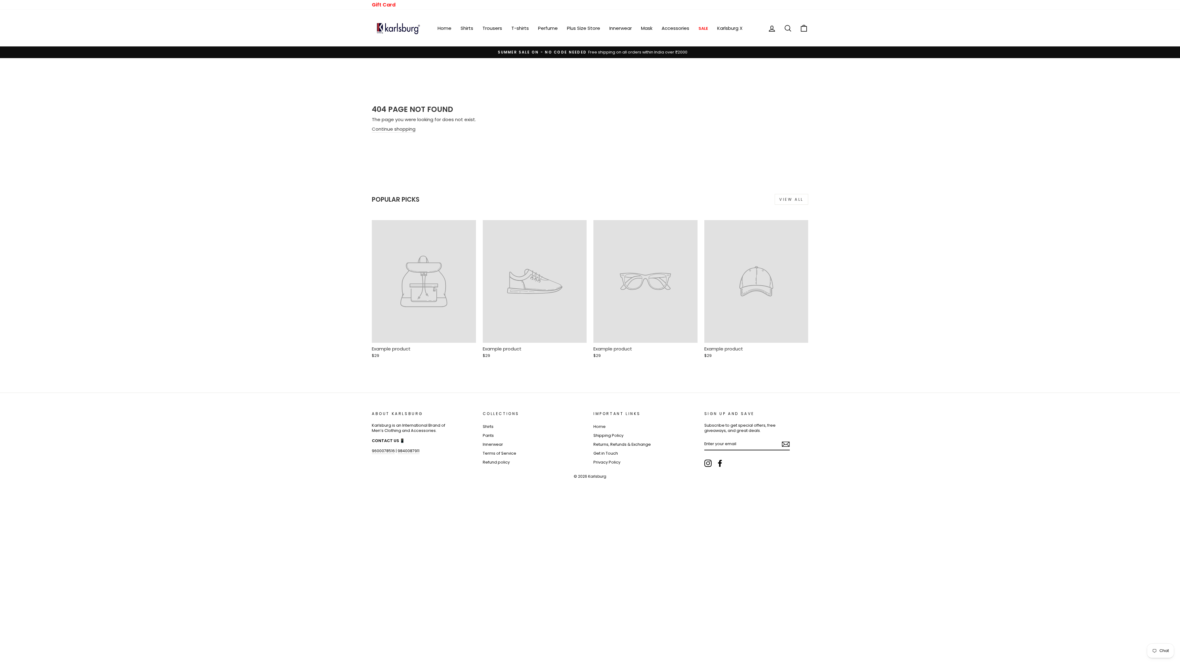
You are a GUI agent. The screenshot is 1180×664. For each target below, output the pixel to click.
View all (791, 199)
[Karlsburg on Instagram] (708, 463)
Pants (488, 435)
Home (444, 28)
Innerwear (620, 28)
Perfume (548, 28)
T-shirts (520, 28)
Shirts (467, 28)
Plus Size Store (583, 28)
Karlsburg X (729, 28)
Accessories (675, 28)
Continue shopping (393, 129)
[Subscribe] (786, 444)
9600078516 (383, 450)
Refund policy (496, 462)
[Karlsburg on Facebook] (720, 463)
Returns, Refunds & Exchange (622, 444)
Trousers (492, 28)
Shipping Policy (608, 435)
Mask (646, 28)
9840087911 (408, 450)
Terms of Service (499, 453)
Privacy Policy (606, 462)
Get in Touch (605, 453)
